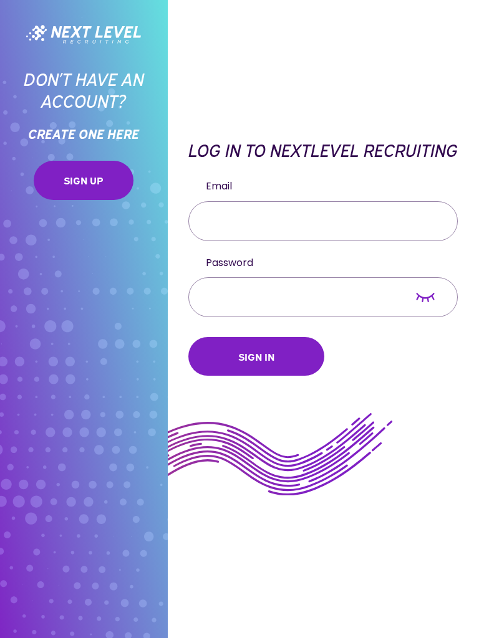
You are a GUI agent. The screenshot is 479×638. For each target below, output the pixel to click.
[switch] (425, 297)
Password (229, 263)
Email (219, 186)
